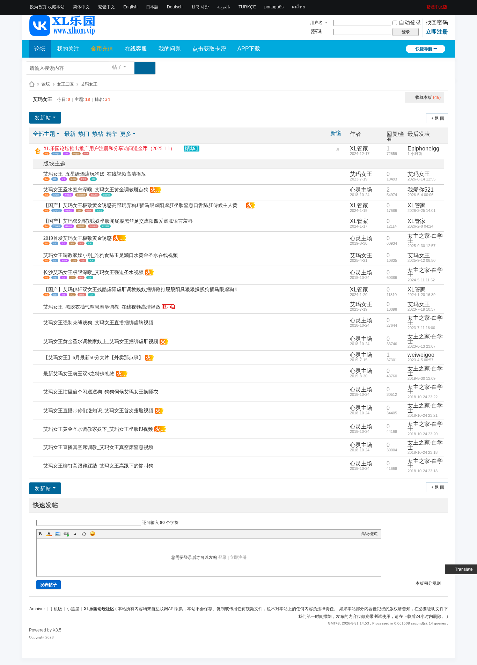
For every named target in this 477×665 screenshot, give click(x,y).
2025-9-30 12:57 (421, 246)
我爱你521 (421, 190)
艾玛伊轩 (56, 226)
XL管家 (359, 149)
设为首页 (38, 7)
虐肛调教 (81, 226)
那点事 (64, 260)
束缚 (81, 243)
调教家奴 (68, 210)
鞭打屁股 (105, 226)
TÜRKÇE (247, 7)
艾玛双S (56, 195)
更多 (125, 134)
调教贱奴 (68, 195)
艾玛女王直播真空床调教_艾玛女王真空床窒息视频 (98, 447)
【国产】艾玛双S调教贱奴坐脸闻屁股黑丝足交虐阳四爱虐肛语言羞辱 (118, 221)
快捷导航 (424, 48)
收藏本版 (428, 97)
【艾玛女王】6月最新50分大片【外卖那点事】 (93, 357)
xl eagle (56, 154)
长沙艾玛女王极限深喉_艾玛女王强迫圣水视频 (93, 272)
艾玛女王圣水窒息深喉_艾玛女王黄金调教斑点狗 (95, 189)
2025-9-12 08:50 (421, 260)
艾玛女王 (89, 84)
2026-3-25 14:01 (421, 210)
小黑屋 (73, 608)
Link (66, 533)
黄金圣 (82, 295)
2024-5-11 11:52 (421, 280)
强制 (72, 243)
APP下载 (248, 49)
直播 (89, 243)
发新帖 (43, 117)
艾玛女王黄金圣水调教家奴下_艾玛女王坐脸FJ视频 (98, 429)
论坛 (39, 49)
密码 (316, 32)
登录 (222, 557)
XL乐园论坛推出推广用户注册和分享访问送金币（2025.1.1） (109, 148)
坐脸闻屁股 (81, 195)
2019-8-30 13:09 (421, 378)
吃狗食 (88, 210)
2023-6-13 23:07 (421, 346)
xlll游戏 (76, 154)
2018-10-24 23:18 (423, 452)
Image (57, 533)
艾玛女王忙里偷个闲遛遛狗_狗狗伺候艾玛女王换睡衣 (100, 391)
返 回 (439, 118)
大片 (91, 260)
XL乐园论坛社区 (32, 84)
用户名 (316, 22)
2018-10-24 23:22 (423, 397)
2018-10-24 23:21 (423, 415)
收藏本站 (56, 7)
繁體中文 (106, 7)
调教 (55, 179)
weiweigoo (421, 355)
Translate (464, 569)
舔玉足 (99, 210)
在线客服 (136, 49)
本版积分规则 (428, 583)
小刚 (79, 210)
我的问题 (170, 49)
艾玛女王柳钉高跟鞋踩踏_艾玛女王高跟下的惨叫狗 (98, 465)
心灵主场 (361, 190)
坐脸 (93, 179)
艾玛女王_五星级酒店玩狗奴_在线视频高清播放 (94, 174)
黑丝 (55, 295)
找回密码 (437, 22)
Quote (75, 533)
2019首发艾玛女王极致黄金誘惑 (77, 238)
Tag (46, 154)
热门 (83, 134)
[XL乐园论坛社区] (62, 32)
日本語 (152, 7)
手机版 (56, 608)
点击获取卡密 (209, 49)
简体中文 (81, 7)
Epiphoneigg (423, 149)
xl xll (66, 154)
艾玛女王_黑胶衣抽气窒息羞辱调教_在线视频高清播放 (102, 307)
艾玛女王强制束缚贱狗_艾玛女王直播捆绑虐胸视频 (98, 322)
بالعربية (223, 7)
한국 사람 (200, 7)
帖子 (117, 67)
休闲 (81, 277)
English (130, 7)
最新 (69, 134)
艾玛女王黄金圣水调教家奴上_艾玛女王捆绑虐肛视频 (100, 341)
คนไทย (298, 7)
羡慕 (89, 277)
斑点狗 (73, 179)
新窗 (336, 133)
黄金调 (83, 179)
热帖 (97, 134)
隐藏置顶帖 (338, 150)
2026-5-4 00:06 (420, 195)
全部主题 (44, 134)
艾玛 (63, 243)
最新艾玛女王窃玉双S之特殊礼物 (79, 373)
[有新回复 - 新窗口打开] (39, 177)
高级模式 (369, 533)
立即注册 (437, 32)
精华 (111, 134)
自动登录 (410, 22)
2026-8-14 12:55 (421, 179)
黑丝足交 (94, 195)
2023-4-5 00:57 (420, 360)
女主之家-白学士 (425, 238)
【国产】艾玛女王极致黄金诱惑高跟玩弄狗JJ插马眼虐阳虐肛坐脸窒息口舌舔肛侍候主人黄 (140, 205)
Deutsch (175, 7)
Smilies (92, 533)
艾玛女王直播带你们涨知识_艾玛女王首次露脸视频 (98, 410)
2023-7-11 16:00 (421, 328)
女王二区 (65, 84)
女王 (63, 179)
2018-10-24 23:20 (423, 434)
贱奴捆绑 (93, 226)
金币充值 (102, 49)
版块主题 (54, 164)
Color (48, 533)
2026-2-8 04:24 (420, 226)
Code (83, 533)
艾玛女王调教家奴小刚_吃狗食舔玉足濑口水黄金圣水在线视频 (110, 255)
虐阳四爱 (106, 195)
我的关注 (68, 49)
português (274, 7)
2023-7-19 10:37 (421, 309)
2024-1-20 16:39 (421, 295)
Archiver (37, 608)
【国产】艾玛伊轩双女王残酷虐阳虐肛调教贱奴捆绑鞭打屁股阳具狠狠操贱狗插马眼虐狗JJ (140, 289)
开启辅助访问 (424, 5)
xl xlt (86, 154)
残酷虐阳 (68, 226)
